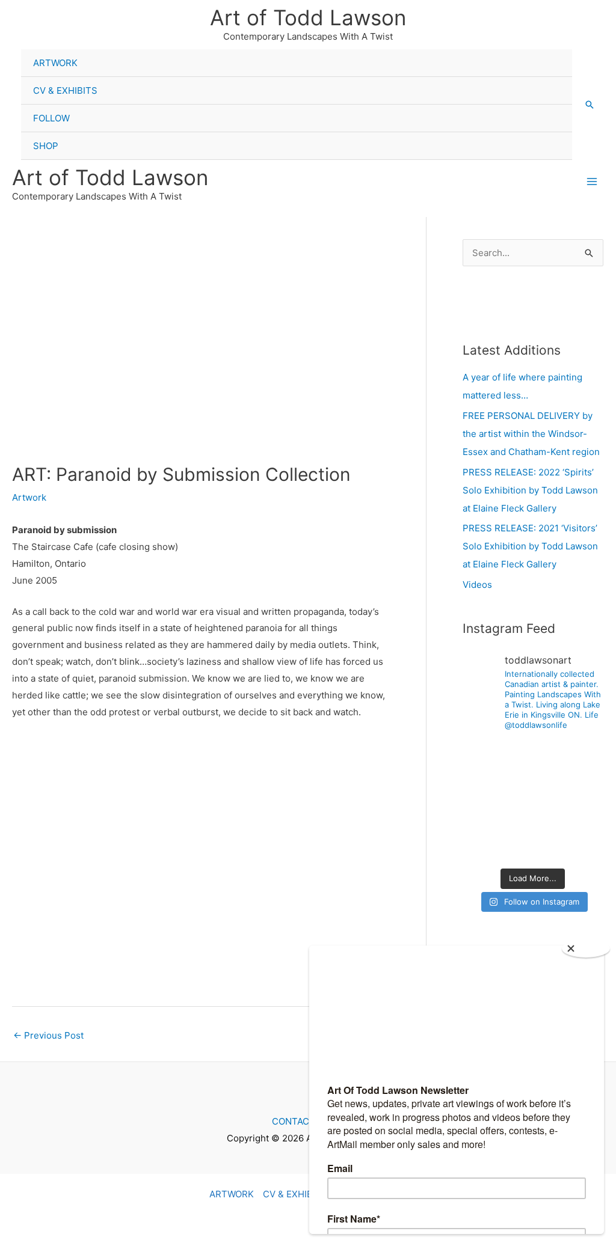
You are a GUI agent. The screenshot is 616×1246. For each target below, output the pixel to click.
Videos (477, 584)
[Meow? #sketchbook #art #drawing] (484, 787)
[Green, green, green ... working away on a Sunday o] (532, 846)
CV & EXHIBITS (65, 90)
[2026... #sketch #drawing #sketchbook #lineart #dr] (484, 816)
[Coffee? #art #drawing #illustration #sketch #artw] (532, 787)
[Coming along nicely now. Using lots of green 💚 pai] (582, 846)
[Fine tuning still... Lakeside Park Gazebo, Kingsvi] (484, 846)
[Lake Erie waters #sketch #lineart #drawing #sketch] (532, 757)
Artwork (29, 497)
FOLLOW (51, 118)
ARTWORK (55, 63)
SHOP (45, 145)
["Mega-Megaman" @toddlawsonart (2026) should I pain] (484, 757)
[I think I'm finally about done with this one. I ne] (582, 816)
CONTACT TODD (307, 1121)
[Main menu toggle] (591, 181)
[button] (589, 104)
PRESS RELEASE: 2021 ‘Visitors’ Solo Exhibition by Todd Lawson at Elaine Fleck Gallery (530, 546)
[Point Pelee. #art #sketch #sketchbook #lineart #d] (582, 757)
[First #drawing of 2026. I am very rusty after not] (532, 816)
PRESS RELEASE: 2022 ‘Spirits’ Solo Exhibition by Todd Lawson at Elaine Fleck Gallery (530, 490)
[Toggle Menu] (551, 49)
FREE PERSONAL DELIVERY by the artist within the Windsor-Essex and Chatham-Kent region (531, 433)
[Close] (586, 948)
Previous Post (48, 1035)
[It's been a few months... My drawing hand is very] (582, 787)
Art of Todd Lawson (308, 17)
